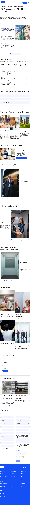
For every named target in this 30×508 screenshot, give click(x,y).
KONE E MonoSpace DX (5, 102)
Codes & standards (2, 486)
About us (22, 481)
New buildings (2, 471)
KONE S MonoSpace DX (5, 95)
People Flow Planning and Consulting (3, 478)
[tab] (11, 239)
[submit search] (20, 2)
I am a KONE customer (5, 448)
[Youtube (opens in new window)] (29, 467)
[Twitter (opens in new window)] (27, 467)
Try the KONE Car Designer (21, 157)
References (11, 486)
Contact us (1, 495)
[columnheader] (3, 65)
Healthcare (22, 479)
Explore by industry (23, 471)
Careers (21, 486)
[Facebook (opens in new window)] (23, 467)
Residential (22, 473)
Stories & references (13, 481)
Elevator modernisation (13, 476)
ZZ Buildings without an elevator (10, 6)
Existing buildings (4, 6)
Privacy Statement (18, 450)
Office (21, 476)
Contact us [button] (24, 2)
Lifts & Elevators (2, 473)
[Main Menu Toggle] (28, 2)
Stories (11, 483)
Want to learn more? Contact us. (15, 53)
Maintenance (12, 473)
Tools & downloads (3, 481)
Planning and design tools (3, 483)
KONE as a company (23, 483)
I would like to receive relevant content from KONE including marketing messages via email (23, 445)
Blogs (1, 490)
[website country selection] (18, 2)
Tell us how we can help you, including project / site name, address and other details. (22, 436)
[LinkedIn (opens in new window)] (25, 467)
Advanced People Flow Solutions (4, 476)
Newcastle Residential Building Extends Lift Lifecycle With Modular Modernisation (7, 398)
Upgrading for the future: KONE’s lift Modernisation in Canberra (21, 397)
